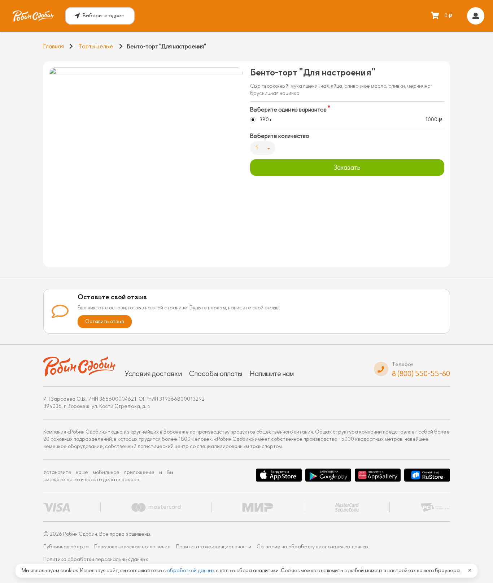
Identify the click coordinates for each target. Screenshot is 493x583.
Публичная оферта (66, 546)
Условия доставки (153, 373)
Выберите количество (279, 136)
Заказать (347, 167)
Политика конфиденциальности (213, 546)
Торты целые (95, 46)
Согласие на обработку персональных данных (312, 546)
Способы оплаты (216, 373)
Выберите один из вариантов (288, 109)
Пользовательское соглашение (132, 546)
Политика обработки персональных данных (95, 559)
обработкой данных (191, 570)
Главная (53, 46)
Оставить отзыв (104, 321)
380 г (265, 119)
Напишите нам (272, 373)
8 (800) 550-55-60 (421, 374)
